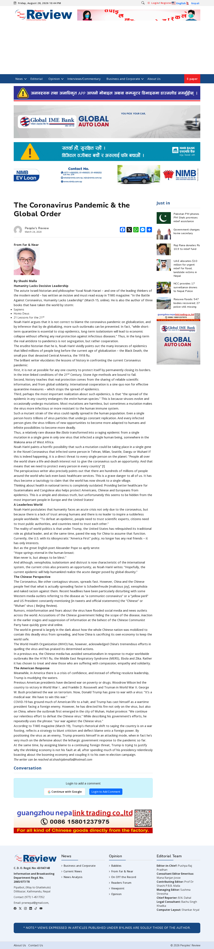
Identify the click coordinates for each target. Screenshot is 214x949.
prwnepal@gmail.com (35, 903)
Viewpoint (118, 888)
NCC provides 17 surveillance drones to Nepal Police (185, 287)
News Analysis (73, 877)
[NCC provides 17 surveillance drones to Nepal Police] (164, 287)
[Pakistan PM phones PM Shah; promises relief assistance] (164, 217)
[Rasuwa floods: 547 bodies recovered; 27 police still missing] (164, 303)
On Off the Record (123, 877)
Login (155, 3)
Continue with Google (66, 792)
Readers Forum (121, 883)
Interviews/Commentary (84, 79)
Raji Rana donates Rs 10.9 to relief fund (187, 247)
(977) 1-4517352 (34, 897)
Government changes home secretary (187, 231)
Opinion (54, 79)
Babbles (116, 865)
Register (166, 3)
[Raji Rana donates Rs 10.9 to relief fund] (164, 249)
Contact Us (35, 945)
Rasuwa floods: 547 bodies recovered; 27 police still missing (187, 303)
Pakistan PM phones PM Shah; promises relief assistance (186, 217)
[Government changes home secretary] (164, 233)
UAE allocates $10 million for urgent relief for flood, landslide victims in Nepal (185, 268)
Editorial (36, 79)
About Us (153, 79)
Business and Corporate (123, 79)
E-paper (192, 79)
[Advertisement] (107, 49)
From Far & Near (122, 871)
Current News (73, 871)
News (19, 79)
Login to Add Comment (105, 792)
